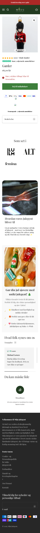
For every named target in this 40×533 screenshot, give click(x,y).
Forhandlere (7, 469)
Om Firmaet (7, 483)
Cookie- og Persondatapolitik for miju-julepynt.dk (9, 460)
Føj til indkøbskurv (20, 86)
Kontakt (5, 487)
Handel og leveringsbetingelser (10, 476)
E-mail (5, 509)
